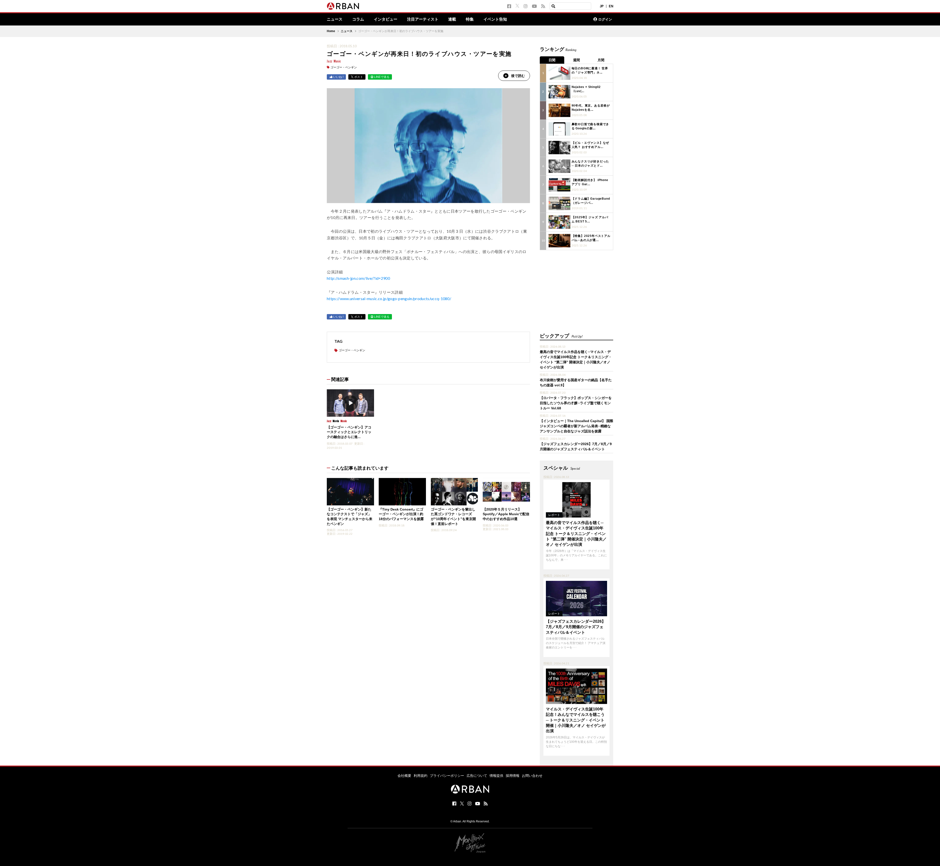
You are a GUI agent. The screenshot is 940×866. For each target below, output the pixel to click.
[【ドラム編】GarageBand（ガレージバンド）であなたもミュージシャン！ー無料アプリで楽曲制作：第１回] (559, 203)
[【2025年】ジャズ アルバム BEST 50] (559, 222)
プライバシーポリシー (447, 776)
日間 (552, 60)
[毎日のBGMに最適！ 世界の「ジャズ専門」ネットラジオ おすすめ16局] (559, 73)
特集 (470, 19)
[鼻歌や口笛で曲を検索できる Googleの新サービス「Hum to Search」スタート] (559, 129)
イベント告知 (495, 19)
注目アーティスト (422, 19)
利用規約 (420, 776)
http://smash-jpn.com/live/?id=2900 (358, 278)
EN (611, 6)
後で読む (518, 76)
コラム (358, 19)
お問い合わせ (532, 776)
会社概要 (404, 776)
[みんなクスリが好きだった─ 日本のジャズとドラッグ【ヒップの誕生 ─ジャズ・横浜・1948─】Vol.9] (559, 166)
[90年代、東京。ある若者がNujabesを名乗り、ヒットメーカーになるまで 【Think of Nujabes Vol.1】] (559, 110)
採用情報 (512, 776)
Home (331, 31)
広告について (477, 776)
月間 (601, 60)
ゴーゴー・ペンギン (343, 67)
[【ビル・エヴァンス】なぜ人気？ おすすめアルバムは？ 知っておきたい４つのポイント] (559, 147)
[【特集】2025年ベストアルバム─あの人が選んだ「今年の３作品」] (559, 240)
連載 (452, 19)
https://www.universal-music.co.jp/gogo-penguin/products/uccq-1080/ (389, 298)
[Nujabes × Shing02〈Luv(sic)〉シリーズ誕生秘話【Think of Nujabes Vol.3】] (559, 91)
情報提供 (496, 776)
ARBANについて (568, 19)
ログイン (605, 19)
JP (602, 6)
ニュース (334, 19)
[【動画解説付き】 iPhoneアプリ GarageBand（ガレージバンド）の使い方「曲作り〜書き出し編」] (559, 185)
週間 (576, 60)
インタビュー (385, 19)
